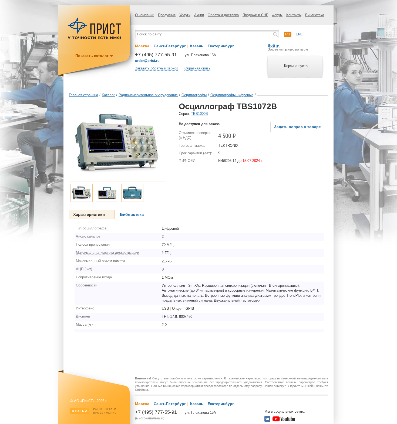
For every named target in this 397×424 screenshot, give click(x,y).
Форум (277, 15)
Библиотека (314, 15)
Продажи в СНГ (255, 15)
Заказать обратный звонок (156, 68)
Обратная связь (197, 68)
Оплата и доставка (223, 15)
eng (299, 34)
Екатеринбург (221, 46)
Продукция (167, 15)
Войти (274, 45)
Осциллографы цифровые (231, 95)
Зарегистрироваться (288, 49)
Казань (196, 46)
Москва (142, 46)
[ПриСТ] (95, 38)
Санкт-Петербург (170, 46)
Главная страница (83, 95)
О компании (144, 15)
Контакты (293, 15)
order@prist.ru (147, 61)
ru (287, 34)
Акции (199, 15)
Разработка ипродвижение (94, 411)
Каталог (108, 95)
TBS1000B (199, 114)
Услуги (184, 15)
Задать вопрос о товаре (297, 127)
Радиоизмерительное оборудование (148, 95)
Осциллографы (194, 95)
